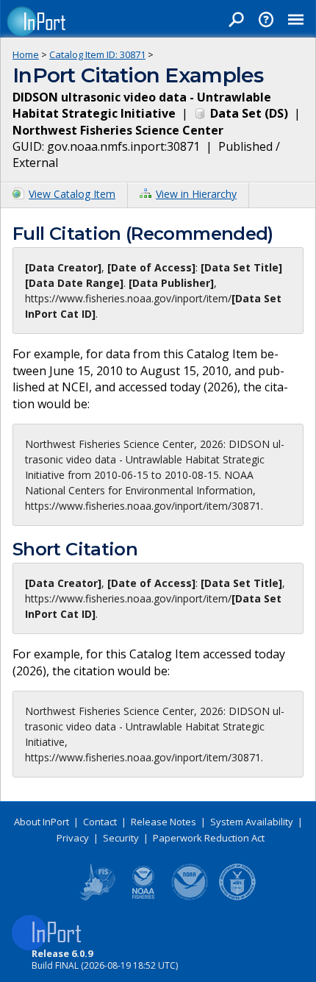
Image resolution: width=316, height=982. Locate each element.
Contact (100, 821)
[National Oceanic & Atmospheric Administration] (190, 897)
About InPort (41, 821)
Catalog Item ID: (97, 54)
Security (121, 837)
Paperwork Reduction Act (209, 837)
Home (25, 54)
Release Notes (163, 821)
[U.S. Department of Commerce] (237, 897)
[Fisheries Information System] (96, 897)
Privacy (73, 837)
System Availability (251, 821)
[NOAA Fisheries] (143, 897)
